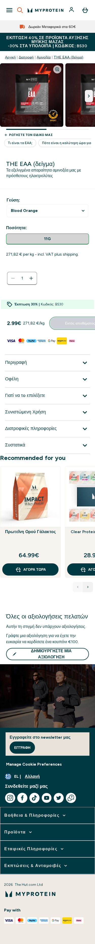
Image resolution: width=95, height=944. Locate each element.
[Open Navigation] (9, 10)
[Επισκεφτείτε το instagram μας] (10, 798)
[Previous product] (78, 587)
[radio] (47, 239)
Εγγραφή (22, 748)
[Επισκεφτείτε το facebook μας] (22, 798)
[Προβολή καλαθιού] (85, 10)
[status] (22, 278)
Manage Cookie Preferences (34, 764)
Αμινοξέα (44, 57)
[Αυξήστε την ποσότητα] (31, 278)
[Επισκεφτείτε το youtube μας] (47, 798)
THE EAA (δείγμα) (68, 57)
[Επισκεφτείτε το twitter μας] (59, 798)
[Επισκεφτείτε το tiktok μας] (34, 798)
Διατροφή (26, 57)
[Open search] (20, 10)
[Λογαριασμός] (72, 10)
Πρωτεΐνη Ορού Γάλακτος (30, 532)
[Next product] (88, 587)
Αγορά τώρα (34, 569)
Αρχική (10, 57)
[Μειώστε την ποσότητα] (12, 278)
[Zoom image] (57, 69)
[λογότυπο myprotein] (45, 10)
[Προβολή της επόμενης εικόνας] (89, 96)
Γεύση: (13, 200)
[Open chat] (71, 798)
